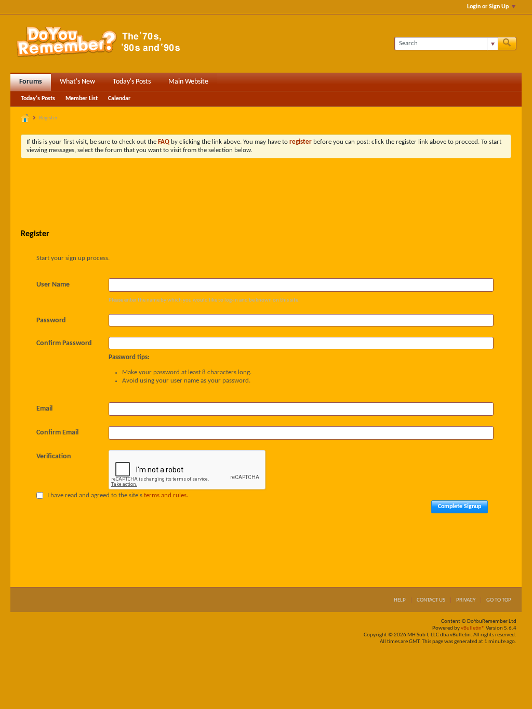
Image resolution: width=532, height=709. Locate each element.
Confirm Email (57, 433)
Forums (30, 82)
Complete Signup (459, 506)
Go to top (498, 600)
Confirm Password (64, 343)
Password (51, 320)
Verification (53, 456)
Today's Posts (132, 82)
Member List (81, 99)
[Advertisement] (266, 194)
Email (44, 409)
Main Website (188, 82)
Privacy (465, 600)
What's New (77, 82)
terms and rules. (166, 495)
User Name (53, 285)
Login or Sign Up (488, 7)
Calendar (119, 99)
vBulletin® (473, 628)
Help (400, 600)
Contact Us (431, 600)
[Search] (507, 43)
